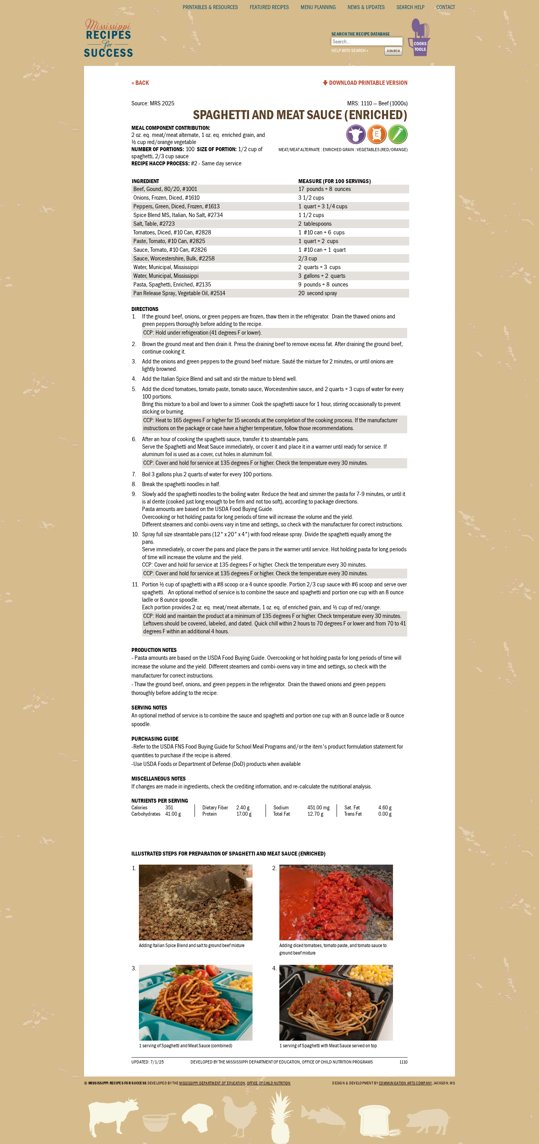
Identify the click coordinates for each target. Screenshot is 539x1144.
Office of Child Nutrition (269, 1083)
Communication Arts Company (405, 1083)
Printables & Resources (210, 7)
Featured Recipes (269, 7)
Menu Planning (318, 7)
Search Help (411, 7)
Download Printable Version (368, 82)
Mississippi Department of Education (212, 1083)
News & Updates (366, 7)
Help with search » (349, 50)
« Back (140, 82)
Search (393, 51)
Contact (445, 7)
